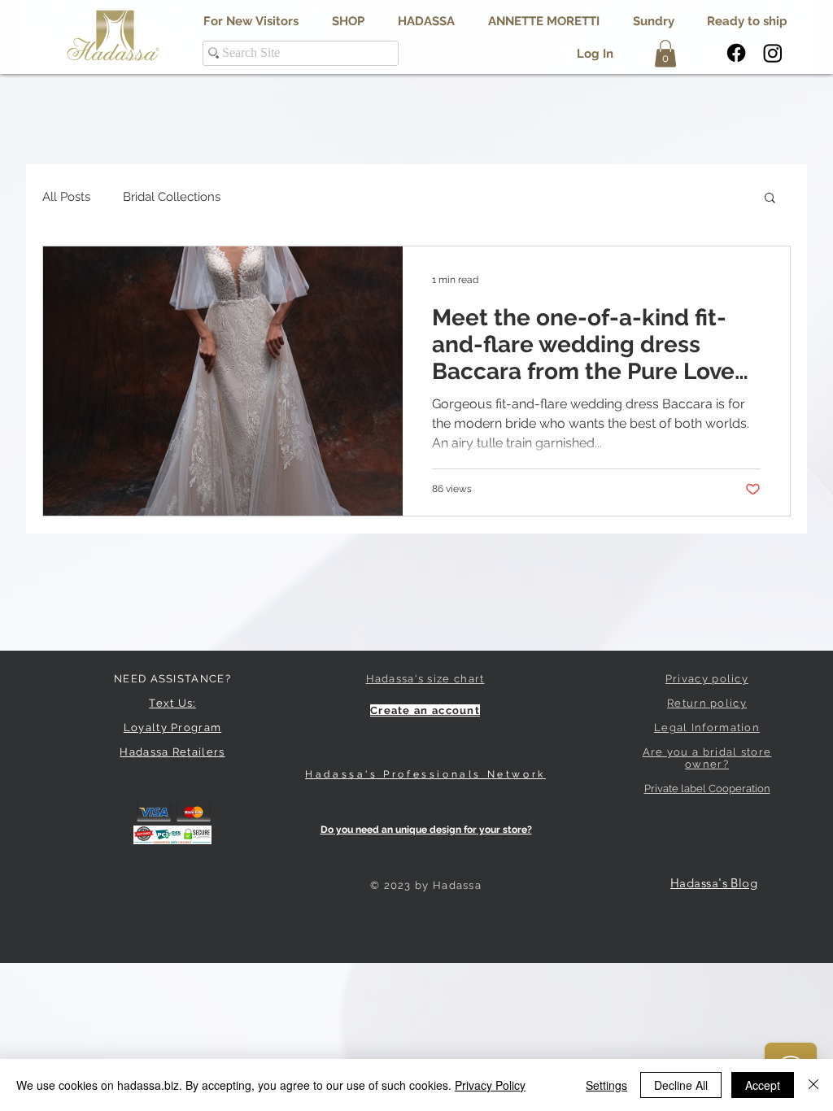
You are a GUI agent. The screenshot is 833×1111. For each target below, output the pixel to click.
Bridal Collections (171, 197)
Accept (762, 1085)
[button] (426, 21)
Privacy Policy (490, 1085)
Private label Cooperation (707, 788)
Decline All (681, 1085)
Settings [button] (606, 1085)
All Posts (66, 197)
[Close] (813, 1085)
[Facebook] (736, 53)
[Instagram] (773, 53)
